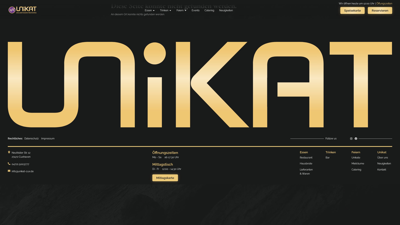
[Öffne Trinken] (170, 10)
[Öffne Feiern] (185, 10)
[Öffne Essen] (153, 10)
